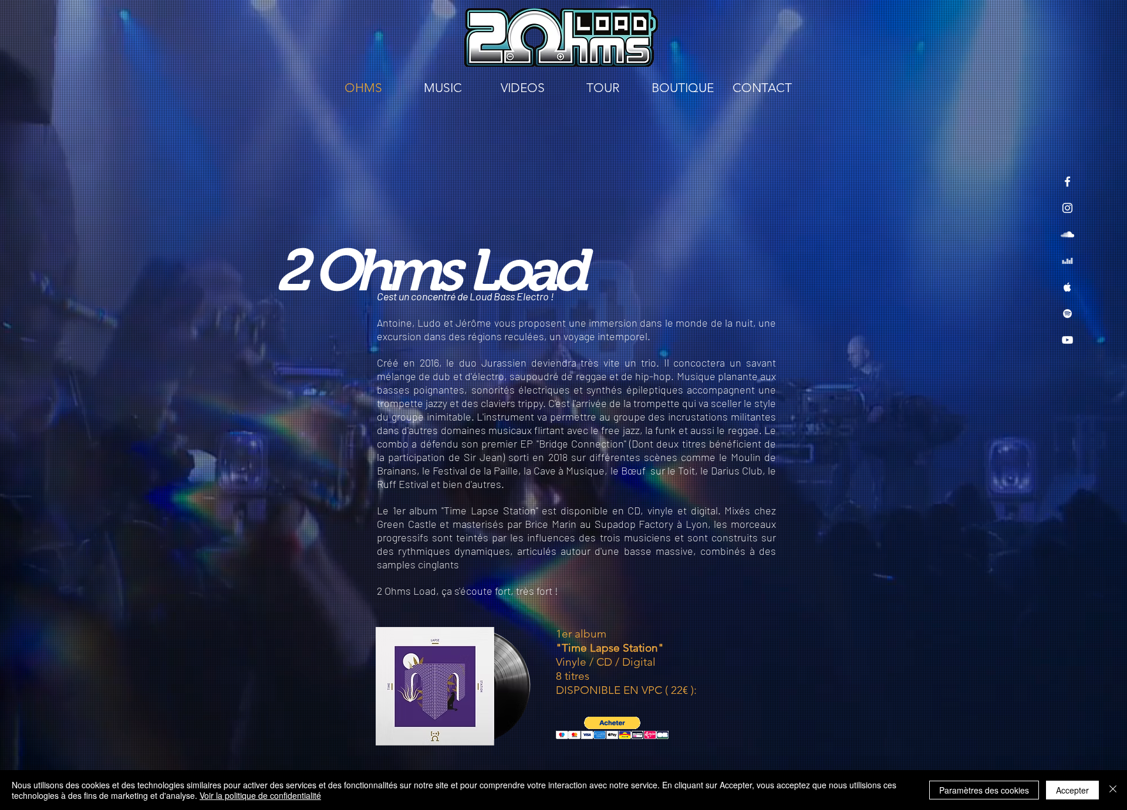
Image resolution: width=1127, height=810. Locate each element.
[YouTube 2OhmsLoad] (1067, 340)
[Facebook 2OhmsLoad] (1067, 181)
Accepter (1072, 790)
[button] (612, 728)
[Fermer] (1113, 790)
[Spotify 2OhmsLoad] (1067, 313)
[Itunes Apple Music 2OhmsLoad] (1067, 287)
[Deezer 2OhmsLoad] (1067, 260)
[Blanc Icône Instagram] (1067, 208)
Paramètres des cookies (984, 790)
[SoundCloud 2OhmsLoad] (1067, 234)
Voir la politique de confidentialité (260, 795)
